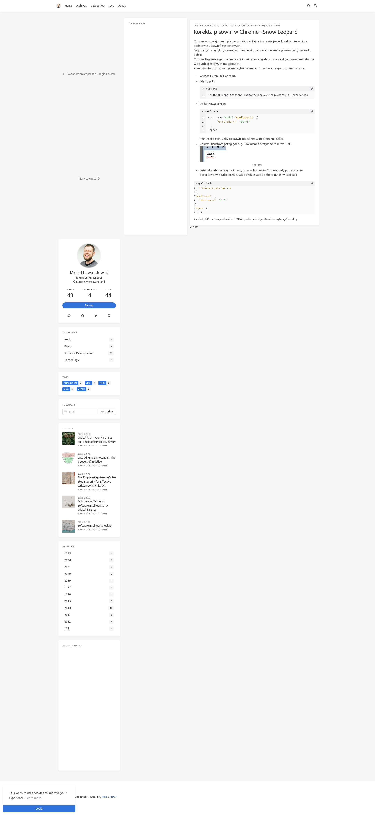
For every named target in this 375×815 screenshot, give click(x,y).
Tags (111, 5)
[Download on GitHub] (308, 6)
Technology (228, 25)
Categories (97, 5)
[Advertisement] (89, 707)
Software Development (92, 445)
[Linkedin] (109, 316)
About (122, 5)
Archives (81, 5)
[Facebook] (82, 316)
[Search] (315, 6)
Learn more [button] (33, 798)
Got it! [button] (39, 808)
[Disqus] (155, 78)
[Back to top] (329, 807)
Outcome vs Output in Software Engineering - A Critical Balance (93, 505)
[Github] (69, 316)
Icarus (113, 796)
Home (68, 5)
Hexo (104, 796)
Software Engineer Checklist (95, 525)
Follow (89, 305)
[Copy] (312, 89)
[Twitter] (96, 316)
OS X (195, 227)
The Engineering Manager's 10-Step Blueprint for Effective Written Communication (97, 481)
